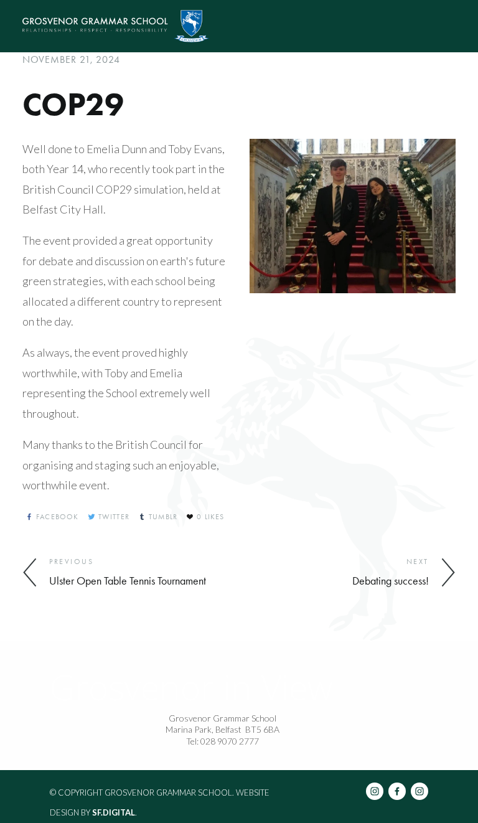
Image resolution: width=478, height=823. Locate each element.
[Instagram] (374, 791)
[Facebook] (397, 791)
